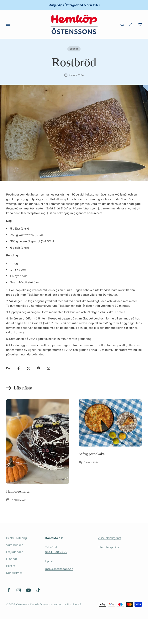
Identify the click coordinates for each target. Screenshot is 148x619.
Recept (10, 566)
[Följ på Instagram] (18, 590)
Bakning (74, 48)
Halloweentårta (17, 491)
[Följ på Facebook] (8, 590)
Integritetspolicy (108, 547)
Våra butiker (14, 545)
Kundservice (14, 573)
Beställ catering (16, 538)
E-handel (12, 559)
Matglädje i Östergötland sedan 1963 (74, 5)
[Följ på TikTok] (38, 590)
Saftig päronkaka (92, 454)
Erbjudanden (14, 552)
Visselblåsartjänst (109, 538)
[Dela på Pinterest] (38, 368)
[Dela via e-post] (48, 368)
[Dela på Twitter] (28, 368)
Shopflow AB (74, 604)
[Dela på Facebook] (18, 368)
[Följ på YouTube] (28, 590)
